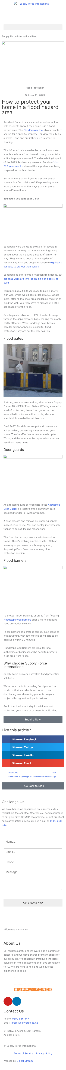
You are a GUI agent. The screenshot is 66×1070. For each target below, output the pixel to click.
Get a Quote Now (33, 902)
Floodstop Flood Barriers (17, 619)
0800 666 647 (20, 1018)
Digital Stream (25, 1060)
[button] (33, 27)
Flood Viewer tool (33, 130)
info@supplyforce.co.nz (24, 1022)
